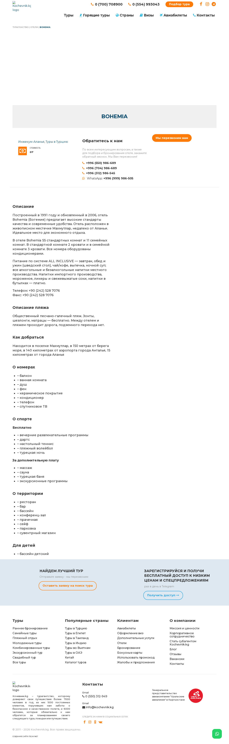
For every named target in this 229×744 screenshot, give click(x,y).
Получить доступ (161, 595)
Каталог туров (75, 662)
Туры (68, 15)
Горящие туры (96, 15)
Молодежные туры (27, 643)
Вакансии (177, 659)
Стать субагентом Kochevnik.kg (183, 643)
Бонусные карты (129, 652)
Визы (149, 15)
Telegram (213, 4)
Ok (95, 722)
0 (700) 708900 (109, 4)
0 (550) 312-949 (96, 696)
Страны (127, 15)
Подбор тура (179, 4)
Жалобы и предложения (136, 662)
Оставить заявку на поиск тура (68, 585)
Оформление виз (130, 633)
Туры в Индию (75, 643)
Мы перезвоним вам (172, 138)
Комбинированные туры (31, 648)
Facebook (201, 4)
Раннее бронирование (30, 628)
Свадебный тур (24, 657)
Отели (34, 27)
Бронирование (128, 648)
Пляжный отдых (25, 638)
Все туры (19, 662)
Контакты (206, 15)
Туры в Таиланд (77, 638)
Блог (173, 649)
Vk (100, 722)
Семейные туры (25, 633)
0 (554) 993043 (146, 4)
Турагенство (20, 27)
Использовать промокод (136, 657)
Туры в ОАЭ (73, 652)
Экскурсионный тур (27, 652)
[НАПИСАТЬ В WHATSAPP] (217, 734)
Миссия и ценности (184, 628)
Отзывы (175, 654)
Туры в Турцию (57, 141)
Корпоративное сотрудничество (182, 635)
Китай (69, 657)
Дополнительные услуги (135, 638)
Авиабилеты (175, 15)
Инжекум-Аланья (31, 141)
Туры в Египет (75, 633)
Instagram (207, 4)
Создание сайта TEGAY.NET (25, 736)
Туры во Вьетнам (78, 648)
